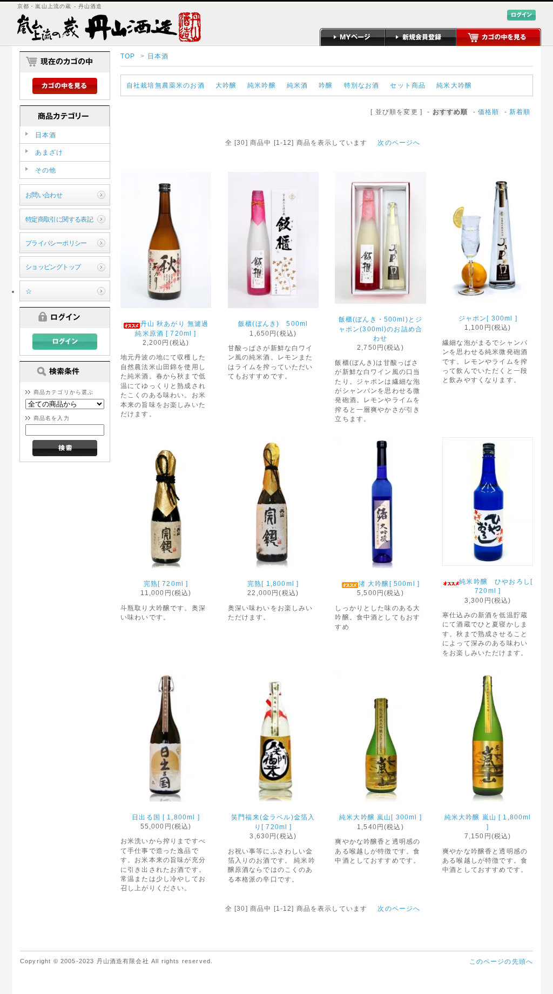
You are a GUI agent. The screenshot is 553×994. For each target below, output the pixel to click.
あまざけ (49, 152)
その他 (45, 170)
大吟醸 (226, 85)
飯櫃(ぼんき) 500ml (276, 323)
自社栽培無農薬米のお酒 (165, 85)
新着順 (519, 111)
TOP (127, 55)
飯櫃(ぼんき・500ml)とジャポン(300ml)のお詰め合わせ (380, 329)
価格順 (488, 111)
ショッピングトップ (53, 266)
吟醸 (326, 85)
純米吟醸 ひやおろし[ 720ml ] (495, 586)
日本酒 (157, 55)
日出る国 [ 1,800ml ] (166, 816)
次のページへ (398, 142)
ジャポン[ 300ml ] (491, 318)
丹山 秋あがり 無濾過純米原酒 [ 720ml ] (171, 328)
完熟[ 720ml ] (166, 583)
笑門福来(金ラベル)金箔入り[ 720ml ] (273, 821)
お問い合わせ (44, 194)
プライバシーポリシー (56, 242)
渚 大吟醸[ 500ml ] (389, 583)
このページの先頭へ (501, 961)
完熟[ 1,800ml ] (273, 583)
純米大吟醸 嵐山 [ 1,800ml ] (487, 821)
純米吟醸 (261, 85)
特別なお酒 (362, 85)
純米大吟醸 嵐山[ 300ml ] (380, 816)
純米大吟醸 (454, 85)
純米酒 (297, 85)
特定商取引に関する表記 (59, 219)
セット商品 (408, 85)
